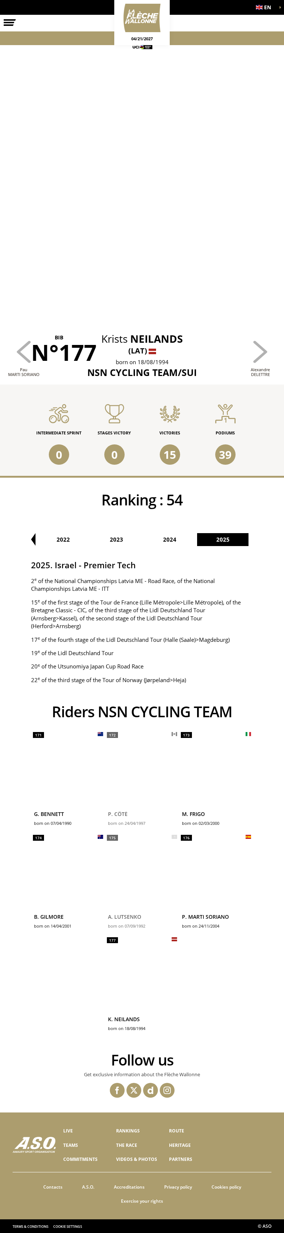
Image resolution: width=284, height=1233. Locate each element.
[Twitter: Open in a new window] (133, 1090)
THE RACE (126, 1145)
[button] (265, 7)
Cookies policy (226, 1187)
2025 (223, 539)
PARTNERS (180, 1159)
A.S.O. (88, 1187)
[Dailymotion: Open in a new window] (150, 1090)
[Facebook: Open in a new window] (117, 1090)
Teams (70, 1145)
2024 (169, 539)
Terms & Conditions (30, 1226)
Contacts (52, 1187)
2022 (63, 539)
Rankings (128, 1131)
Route (176, 1131)
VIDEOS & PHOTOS (136, 1159)
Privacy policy (178, 1187)
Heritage (180, 1145)
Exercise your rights (142, 1201)
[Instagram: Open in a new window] (167, 1090)
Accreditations (129, 1187)
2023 (116, 539)
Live (68, 1131)
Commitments (80, 1159)
